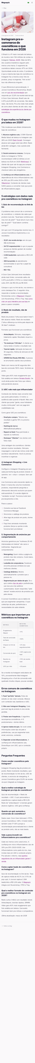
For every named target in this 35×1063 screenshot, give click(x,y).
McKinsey (24, 162)
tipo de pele (17, 583)
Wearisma (5, 183)
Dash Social (17, 140)
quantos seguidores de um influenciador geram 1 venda (16, 858)
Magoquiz (5, 2)
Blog (5, 8)
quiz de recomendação (15, 93)
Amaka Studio (25, 378)
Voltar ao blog (8, 926)
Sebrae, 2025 (15, 60)
